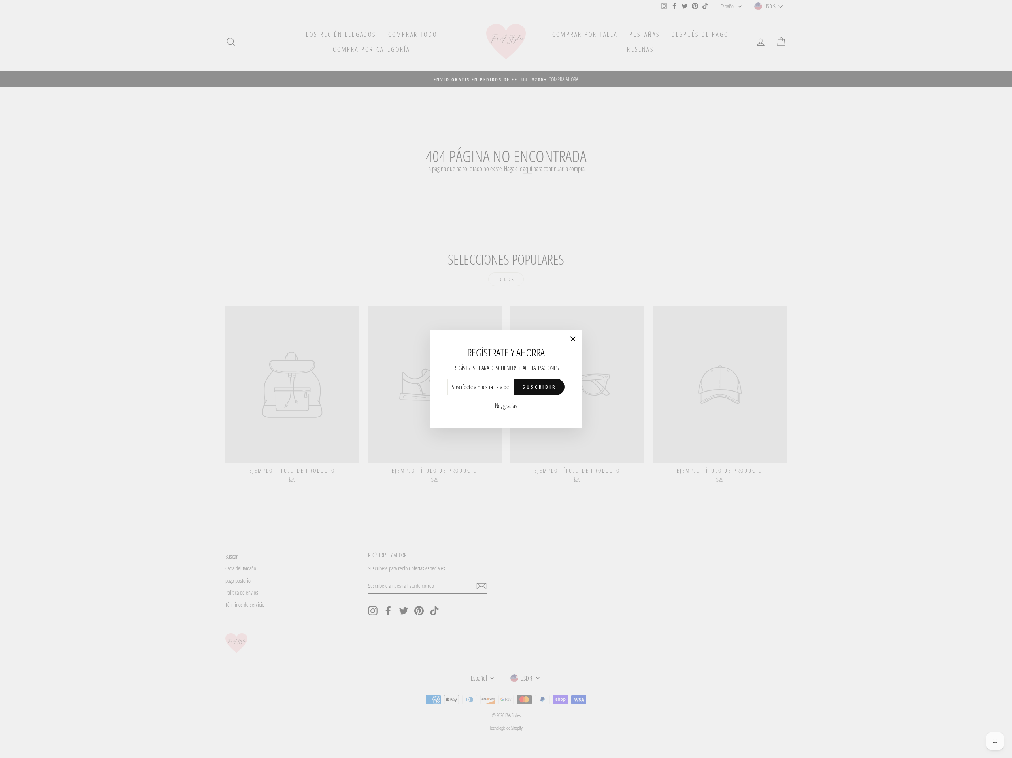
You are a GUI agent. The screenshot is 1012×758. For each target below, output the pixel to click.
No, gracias (506, 406)
